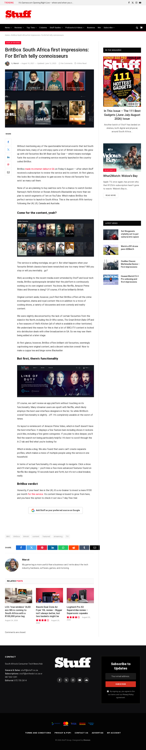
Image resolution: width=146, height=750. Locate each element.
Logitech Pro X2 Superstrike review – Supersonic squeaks (77, 610)
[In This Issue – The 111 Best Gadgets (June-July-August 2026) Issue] (122, 81)
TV (67, 536)
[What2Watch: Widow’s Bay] (122, 157)
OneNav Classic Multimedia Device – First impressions (130, 264)
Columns (43, 27)
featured (46, 536)
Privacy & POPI (63, 733)
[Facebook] (8, 142)
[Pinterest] (8, 164)
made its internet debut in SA (39, 169)
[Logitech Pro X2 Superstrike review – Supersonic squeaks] (80, 595)
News (7, 27)
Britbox (17, 536)
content (36, 536)
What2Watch (109, 170)
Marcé (16, 63)
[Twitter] (8, 149)
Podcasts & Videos (74, 27)
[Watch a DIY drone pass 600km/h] (110, 250)
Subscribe (108, 27)
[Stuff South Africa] (18, 14)
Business (91, 27)
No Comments (67, 63)
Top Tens (31, 27)
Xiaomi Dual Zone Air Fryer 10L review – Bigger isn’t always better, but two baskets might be (49, 612)
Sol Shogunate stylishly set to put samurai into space (130, 234)
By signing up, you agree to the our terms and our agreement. (121, 694)
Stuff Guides (55, 27)
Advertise (98, 733)
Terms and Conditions (38, 733)
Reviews (18, 27)
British (26, 536)
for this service (35, 494)
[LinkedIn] (8, 157)
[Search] (137, 27)
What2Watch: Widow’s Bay (120, 176)
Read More (111, 195)
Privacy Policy (128, 694)
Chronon (86, 740)
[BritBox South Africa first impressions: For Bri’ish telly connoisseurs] (49, 98)
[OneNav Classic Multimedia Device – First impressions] (110, 265)
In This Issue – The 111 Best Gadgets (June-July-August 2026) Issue (122, 114)
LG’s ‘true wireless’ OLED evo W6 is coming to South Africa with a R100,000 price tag (18, 612)
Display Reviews (13, 43)
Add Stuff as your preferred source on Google (58, 510)
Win (99, 27)
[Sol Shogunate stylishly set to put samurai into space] (110, 234)
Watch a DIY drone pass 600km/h (129, 247)
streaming (58, 536)
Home (7, 35)
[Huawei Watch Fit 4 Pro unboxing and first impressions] (110, 279)
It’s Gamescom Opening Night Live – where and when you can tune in (47, 3)
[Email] (8, 172)
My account (114, 733)
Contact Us (81, 733)
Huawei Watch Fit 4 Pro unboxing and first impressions (129, 279)
